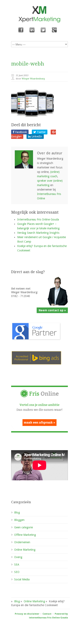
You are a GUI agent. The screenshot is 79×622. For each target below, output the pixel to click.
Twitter (41, 132)
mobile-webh (27, 64)
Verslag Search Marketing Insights (38, 232)
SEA (16, 564)
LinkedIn (36, 136)
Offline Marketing (25, 534)
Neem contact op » (52, 310)
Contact (47, 614)
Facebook (20, 132)
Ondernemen (22, 542)
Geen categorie (23, 527)
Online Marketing (24, 549)
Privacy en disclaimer (27, 614)
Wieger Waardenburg (33, 78)
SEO (16, 572)
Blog (17, 512)
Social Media (22, 579)
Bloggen (19, 520)
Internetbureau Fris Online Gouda (38, 219)
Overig (18, 557)
